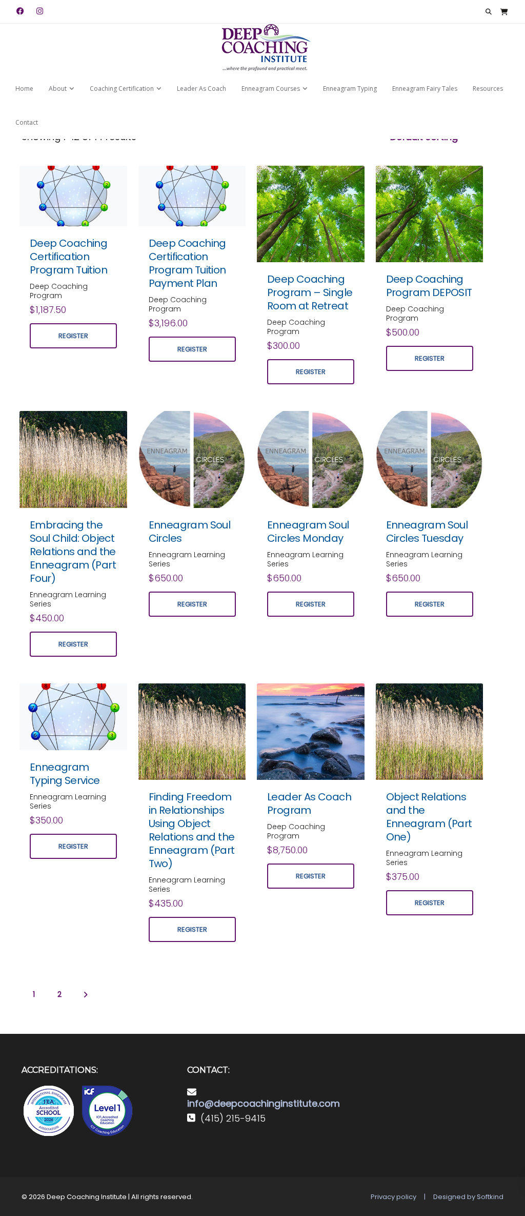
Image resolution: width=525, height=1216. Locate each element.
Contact (26, 122)
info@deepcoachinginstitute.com (263, 1103)
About (58, 88)
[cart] (504, 12)
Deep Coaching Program (59, 291)
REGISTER (73, 336)
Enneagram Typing (350, 88)
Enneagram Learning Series (68, 599)
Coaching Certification (122, 88)
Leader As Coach (201, 88)
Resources (488, 88)
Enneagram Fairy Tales (424, 88)
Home (24, 88)
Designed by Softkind (468, 1197)
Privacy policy (393, 1197)
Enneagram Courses (270, 88)
